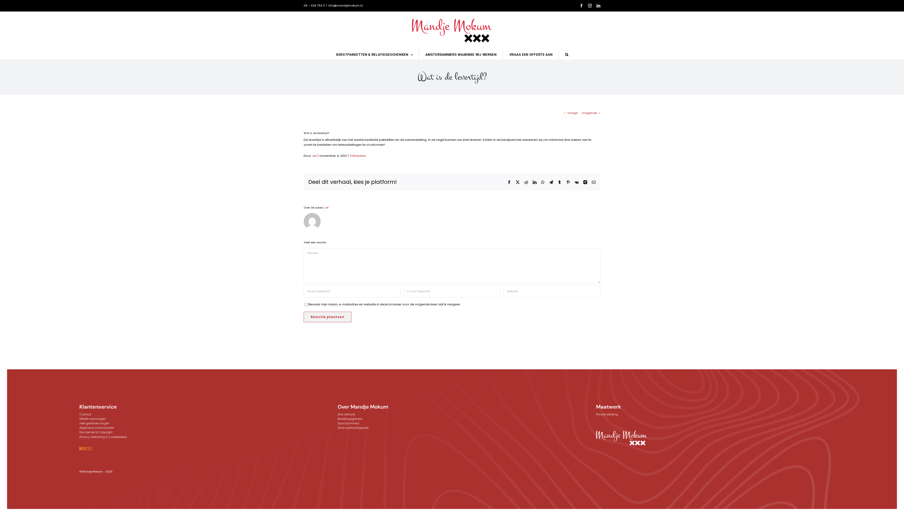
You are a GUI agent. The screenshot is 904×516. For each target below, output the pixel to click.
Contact (85, 414)
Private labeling (607, 414)
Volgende (589, 113)
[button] (567, 54)
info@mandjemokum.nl (345, 6)
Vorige (572, 113)
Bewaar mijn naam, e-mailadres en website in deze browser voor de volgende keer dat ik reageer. (384, 304)
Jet (314, 156)
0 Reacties (358, 156)
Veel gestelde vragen (94, 423)
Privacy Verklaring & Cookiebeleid (103, 437)
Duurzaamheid (348, 423)
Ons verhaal (346, 414)
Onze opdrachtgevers (353, 428)
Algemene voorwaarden (96, 428)
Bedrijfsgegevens (350, 419)
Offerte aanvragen (92, 419)
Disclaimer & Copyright (96, 432)
